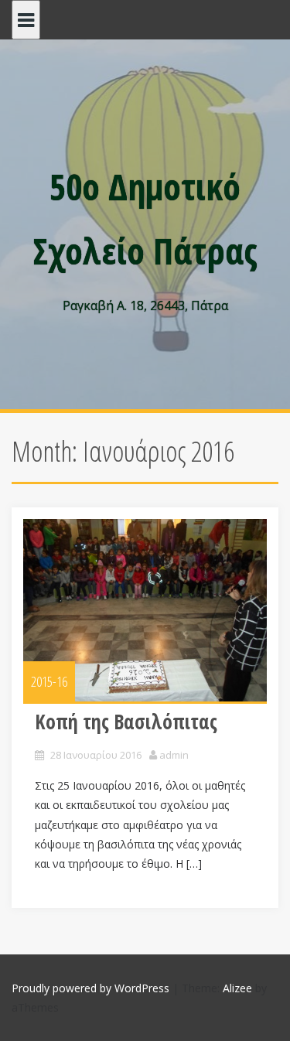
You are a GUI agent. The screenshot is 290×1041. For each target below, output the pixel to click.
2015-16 (49, 681)
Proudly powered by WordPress (90, 988)
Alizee (237, 988)
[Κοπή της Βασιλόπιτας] (145, 610)
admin (174, 755)
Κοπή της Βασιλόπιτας (126, 722)
